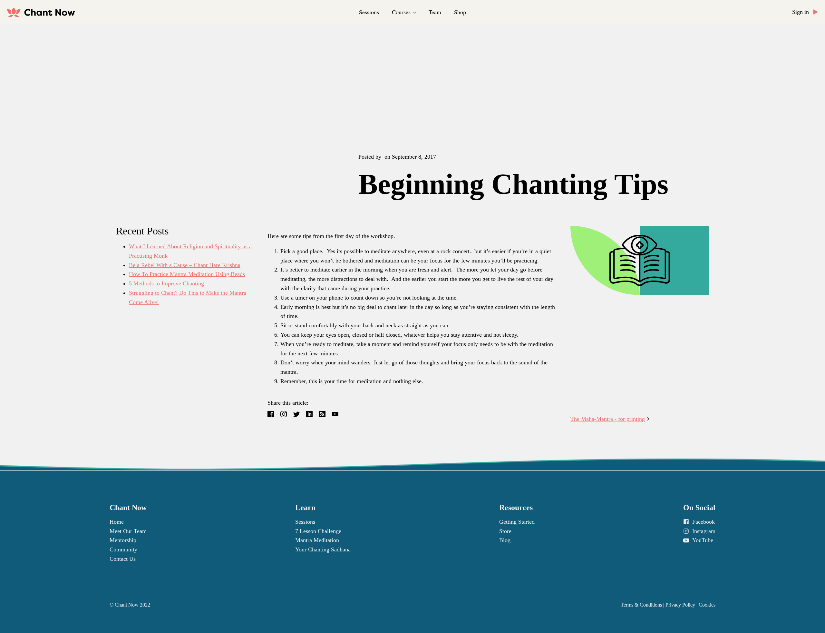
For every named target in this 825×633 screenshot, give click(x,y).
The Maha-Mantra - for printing (607, 419)
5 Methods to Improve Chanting (166, 283)
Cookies (707, 605)
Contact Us (123, 559)
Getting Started (517, 522)
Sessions (369, 12)
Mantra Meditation (317, 540)
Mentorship (123, 540)
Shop (460, 12)
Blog (504, 540)
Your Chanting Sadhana (323, 549)
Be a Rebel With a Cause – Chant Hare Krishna (184, 265)
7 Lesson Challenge (318, 531)
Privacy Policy (680, 605)
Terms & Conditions (641, 605)
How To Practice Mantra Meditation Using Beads (187, 274)
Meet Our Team (128, 531)
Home (117, 522)
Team (435, 12)
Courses (401, 12)
